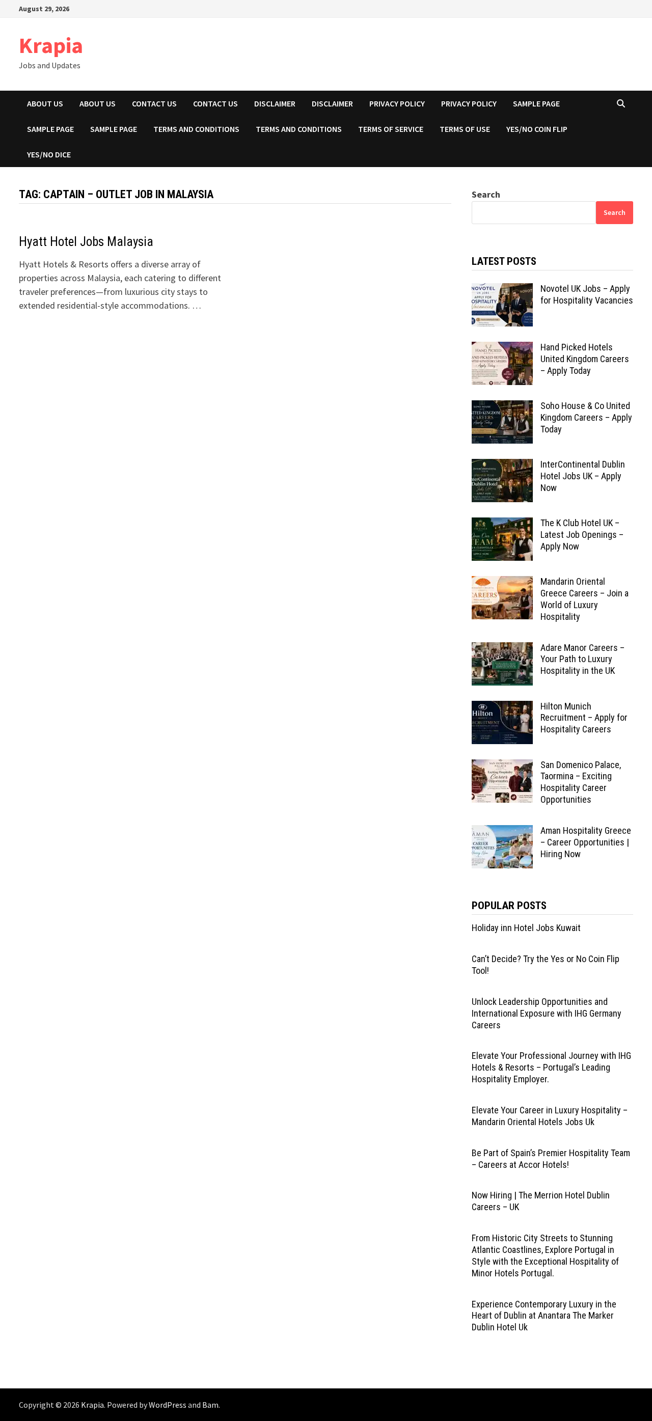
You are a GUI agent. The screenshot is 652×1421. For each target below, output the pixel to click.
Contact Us (154, 103)
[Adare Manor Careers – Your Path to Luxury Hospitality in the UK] (502, 649)
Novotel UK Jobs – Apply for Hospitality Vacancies (586, 294)
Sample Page (536, 103)
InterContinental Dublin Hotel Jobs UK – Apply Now (582, 476)
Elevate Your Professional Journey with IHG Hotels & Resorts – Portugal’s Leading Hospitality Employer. (551, 1067)
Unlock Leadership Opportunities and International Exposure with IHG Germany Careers (546, 1013)
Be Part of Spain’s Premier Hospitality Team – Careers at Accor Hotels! (551, 1158)
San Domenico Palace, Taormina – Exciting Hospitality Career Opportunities (580, 782)
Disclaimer (274, 103)
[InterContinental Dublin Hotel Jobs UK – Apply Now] (502, 466)
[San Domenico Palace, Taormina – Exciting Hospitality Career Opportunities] (502, 766)
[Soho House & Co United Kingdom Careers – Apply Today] (502, 407)
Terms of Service (390, 129)
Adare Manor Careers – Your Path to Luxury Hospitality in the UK (582, 659)
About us (45, 103)
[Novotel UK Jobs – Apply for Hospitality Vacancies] (502, 290)
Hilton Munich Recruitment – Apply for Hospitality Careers (584, 718)
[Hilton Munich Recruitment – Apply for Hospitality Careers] (502, 708)
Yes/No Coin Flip (536, 129)
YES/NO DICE (49, 154)
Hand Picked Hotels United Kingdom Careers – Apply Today (584, 359)
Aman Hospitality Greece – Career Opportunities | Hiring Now (585, 842)
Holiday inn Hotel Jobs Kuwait (526, 927)
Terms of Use (465, 129)
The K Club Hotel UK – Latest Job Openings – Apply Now (581, 534)
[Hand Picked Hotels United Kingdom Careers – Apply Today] (502, 348)
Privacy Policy (397, 103)
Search (486, 194)
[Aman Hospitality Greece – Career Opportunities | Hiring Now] (502, 832)
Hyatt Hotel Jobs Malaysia (86, 241)
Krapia (51, 45)
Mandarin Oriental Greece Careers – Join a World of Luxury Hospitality (584, 599)
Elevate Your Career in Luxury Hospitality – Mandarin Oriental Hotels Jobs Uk (550, 1116)
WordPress (167, 1405)
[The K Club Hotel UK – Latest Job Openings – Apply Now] (502, 524)
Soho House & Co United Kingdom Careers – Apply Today (586, 417)
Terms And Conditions (196, 129)
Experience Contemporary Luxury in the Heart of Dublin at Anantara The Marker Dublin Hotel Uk (544, 1316)
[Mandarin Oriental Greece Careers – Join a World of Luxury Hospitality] (502, 583)
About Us (97, 103)
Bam (210, 1405)
